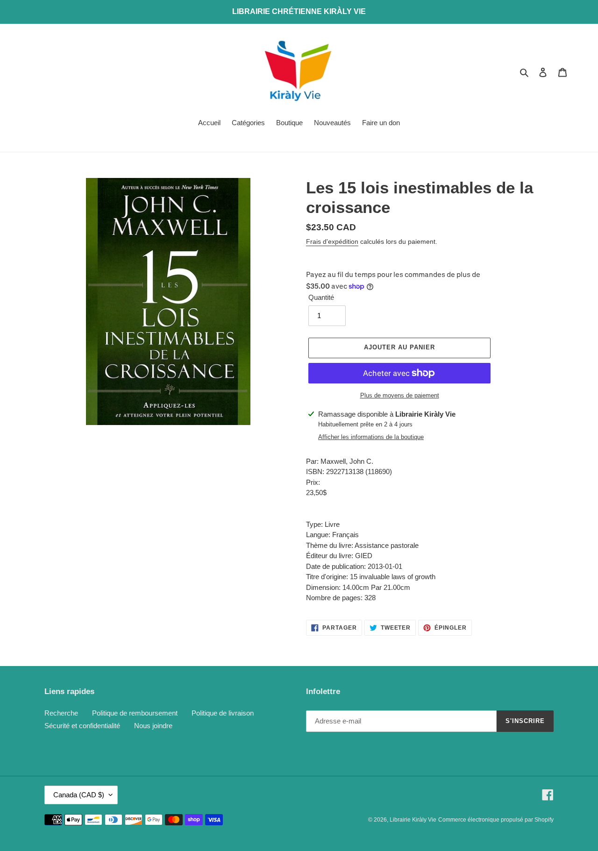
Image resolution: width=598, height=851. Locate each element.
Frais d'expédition (332, 241)
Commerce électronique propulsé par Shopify (496, 819)
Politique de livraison (223, 713)
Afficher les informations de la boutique (371, 436)
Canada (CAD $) (78, 795)
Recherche (61, 713)
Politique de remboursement (135, 713)
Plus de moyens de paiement (399, 395)
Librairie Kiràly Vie (413, 819)
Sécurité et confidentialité (82, 726)
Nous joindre (153, 726)
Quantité (321, 297)
